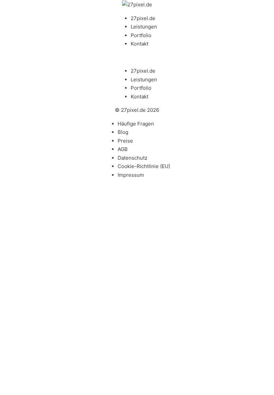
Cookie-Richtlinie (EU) (144, 166)
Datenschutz (132, 158)
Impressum (131, 175)
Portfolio (141, 35)
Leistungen (144, 26)
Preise (125, 141)
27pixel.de (143, 18)
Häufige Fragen (136, 124)
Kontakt (139, 44)
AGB (123, 149)
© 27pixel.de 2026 (137, 110)
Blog (123, 132)
